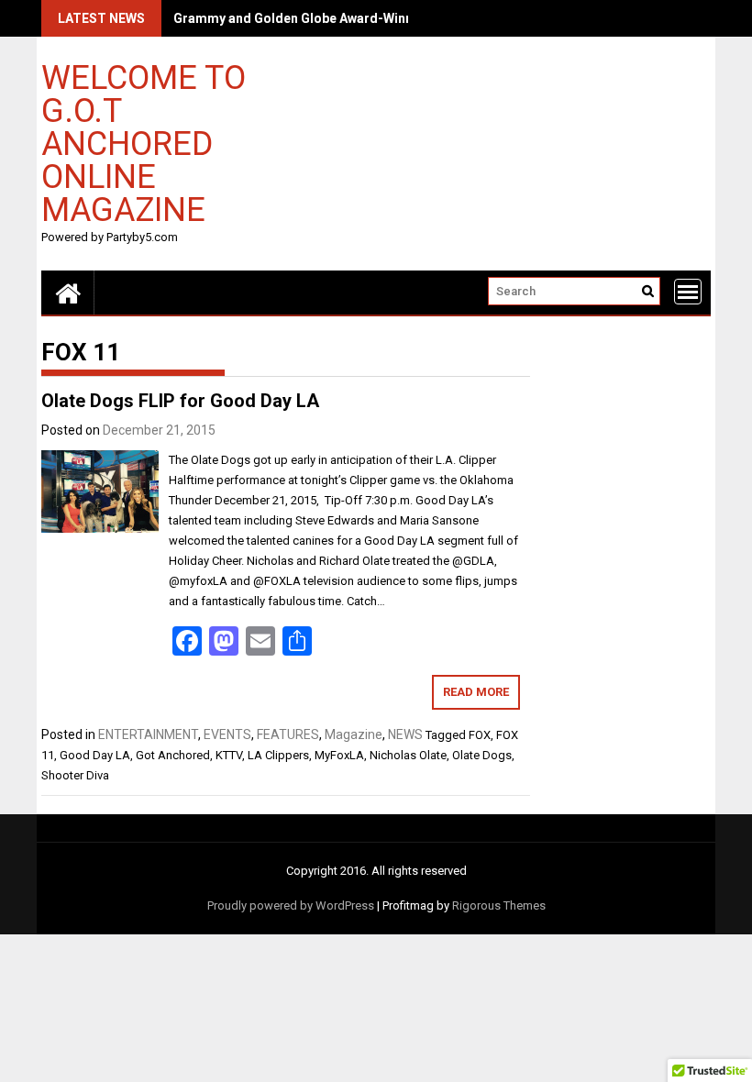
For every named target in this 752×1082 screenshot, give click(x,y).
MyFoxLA (339, 755)
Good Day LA (95, 755)
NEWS (405, 734)
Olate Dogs (482, 755)
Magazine (353, 734)
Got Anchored (173, 755)
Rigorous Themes (499, 905)
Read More (476, 692)
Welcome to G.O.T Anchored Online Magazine (143, 142)
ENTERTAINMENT (148, 734)
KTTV (229, 755)
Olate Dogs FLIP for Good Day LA (180, 401)
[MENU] (688, 291)
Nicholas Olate (408, 755)
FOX (480, 735)
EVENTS (227, 734)
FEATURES (288, 734)
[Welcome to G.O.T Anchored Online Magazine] (67, 292)
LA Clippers (278, 755)
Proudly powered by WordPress (290, 905)
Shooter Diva (75, 775)
